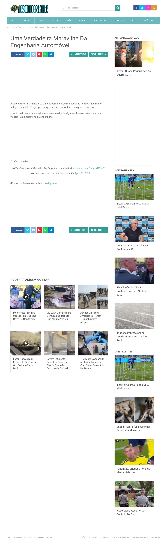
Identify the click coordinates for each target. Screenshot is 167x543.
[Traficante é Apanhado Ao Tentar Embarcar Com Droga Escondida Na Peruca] (93, 343)
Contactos (105, 537)
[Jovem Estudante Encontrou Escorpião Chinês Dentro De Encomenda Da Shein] (59, 343)
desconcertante (13, 537)
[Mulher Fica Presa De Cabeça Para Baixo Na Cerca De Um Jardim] (25, 297)
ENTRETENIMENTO (100, 20)
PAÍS (69, 20)
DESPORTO (55, 20)
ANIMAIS (27, 20)
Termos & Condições (121, 537)
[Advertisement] (59, 80)
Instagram (50, 183)
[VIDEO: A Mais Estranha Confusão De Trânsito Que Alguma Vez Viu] (59, 297)
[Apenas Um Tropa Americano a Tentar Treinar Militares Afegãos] (93, 297)
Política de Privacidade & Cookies (146, 537)
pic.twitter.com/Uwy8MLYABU (89, 168)
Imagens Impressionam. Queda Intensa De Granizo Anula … (132, 336)
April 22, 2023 (82, 173)
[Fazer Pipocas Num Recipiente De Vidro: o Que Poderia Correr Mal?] (25, 343)
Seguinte (97, 54)
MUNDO (82, 20)
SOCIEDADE (119, 20)
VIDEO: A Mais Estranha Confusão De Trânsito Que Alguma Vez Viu (59, 315)
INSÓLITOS (148, 20)
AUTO (40, 20)
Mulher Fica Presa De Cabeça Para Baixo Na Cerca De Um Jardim (24, 315)
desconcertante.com (43, 537)
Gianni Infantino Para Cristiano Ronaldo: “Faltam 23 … (132, 291)
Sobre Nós (93, 537)
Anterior (80, 54)
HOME (13, 20)
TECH (134, 20)
